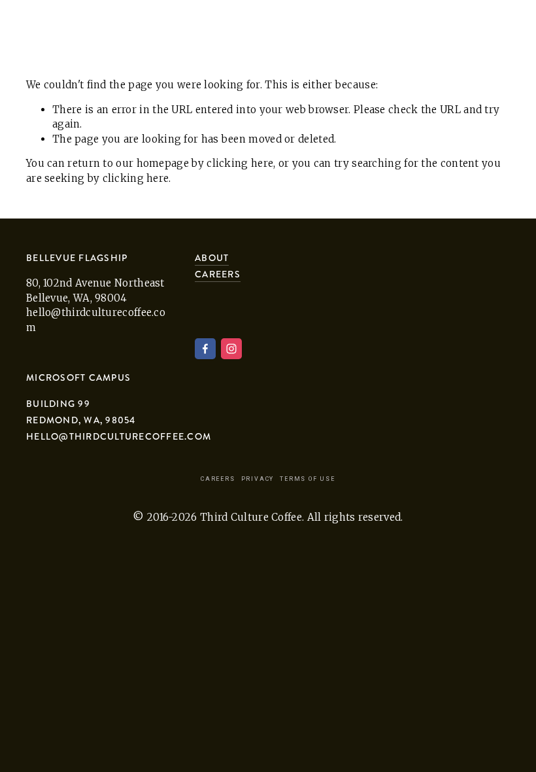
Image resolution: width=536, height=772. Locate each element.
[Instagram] (231, 348)
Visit (109, 31)
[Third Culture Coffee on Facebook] (205, 348)
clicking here (240, 163)
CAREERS (218, 274)
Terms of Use (307, 479)
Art (288, 31)
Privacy (258, 479)
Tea (237, 31)
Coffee (174, 31)
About (45, 31)
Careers (218, 479)
